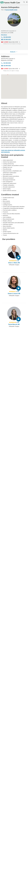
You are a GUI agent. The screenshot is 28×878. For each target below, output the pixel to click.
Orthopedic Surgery (14, 264)
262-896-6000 (7, 37)
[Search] (24, 2)
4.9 (16, 322)
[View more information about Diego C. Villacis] (14, 251)
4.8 (16, 260)
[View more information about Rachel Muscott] (14, 313)
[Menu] (26, 2)
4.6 (16, 291)
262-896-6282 (7, 39)
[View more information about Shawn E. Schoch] (14, 282)
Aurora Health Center (11, 9)
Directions (4, 35)
